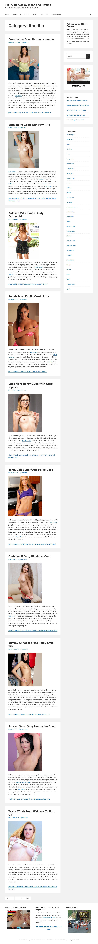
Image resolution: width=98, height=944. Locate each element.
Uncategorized (71, 284)
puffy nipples (70, 250)
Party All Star (33, 352)
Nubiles (10, 184)
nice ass (69, 236)
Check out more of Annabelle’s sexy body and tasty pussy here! (28, 714)
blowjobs (69, 149)
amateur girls (70, 135)
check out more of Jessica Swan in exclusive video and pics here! (29, 799)
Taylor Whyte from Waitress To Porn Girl (31, 812)
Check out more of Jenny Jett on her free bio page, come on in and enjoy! (32, 544)
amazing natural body (23, 782)
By (25, 42)
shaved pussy (70, 260)
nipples (41, 179)
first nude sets (42, 184)
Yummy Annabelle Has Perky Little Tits (31, 644)
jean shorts (48, 186)
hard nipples (70, 197)
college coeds (70, 168)
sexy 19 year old (39, 86)
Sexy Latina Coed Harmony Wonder (31, 39)
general (69, 192)
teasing (69, 270)
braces (69, 154)
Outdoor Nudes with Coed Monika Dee (78, 105)
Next (27, 898)
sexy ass (49, 362)
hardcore (69, 202)
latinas (68, 221)
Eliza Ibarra (12, 172)
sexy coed (53, 522)
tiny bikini (19, 537)
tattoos (69, 265)
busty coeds (70, 159)
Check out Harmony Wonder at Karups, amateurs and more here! (29, 112)
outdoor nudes (71, 241)
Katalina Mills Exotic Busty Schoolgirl (25, 214)
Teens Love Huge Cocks (49, 917)
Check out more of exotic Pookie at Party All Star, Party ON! (27, 371)
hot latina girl (39, 267)
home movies (70, 212)
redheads (69, 255)
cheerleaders (70, 164)
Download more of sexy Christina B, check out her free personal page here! (32, 630)
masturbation (71, 231)
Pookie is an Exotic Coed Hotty (28, 296)
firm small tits (26, 440)
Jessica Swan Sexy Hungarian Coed (32, 726)
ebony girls (70, 173)
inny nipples (70, 217)
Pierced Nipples (71, 245)
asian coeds (70, 139)
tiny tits (69, 279)
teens (68, 274)
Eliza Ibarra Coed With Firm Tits (29, 125)
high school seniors (72, 207)
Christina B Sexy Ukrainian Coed (29, 556)
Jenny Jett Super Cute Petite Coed (30, 470)
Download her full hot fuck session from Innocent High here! (28, 284)
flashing (69, 188)
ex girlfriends (70, 178)
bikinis (68, 144)
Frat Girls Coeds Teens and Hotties (28, 5)
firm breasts (21, 789)
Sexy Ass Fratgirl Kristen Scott (75, 120)
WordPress (63, 940)
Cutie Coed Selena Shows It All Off (76, 110)
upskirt (69, 289)
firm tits (11, 274)
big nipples (18, 95)
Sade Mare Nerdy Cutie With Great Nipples (30, 385)
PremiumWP (75, 940)
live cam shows (71, 226)
